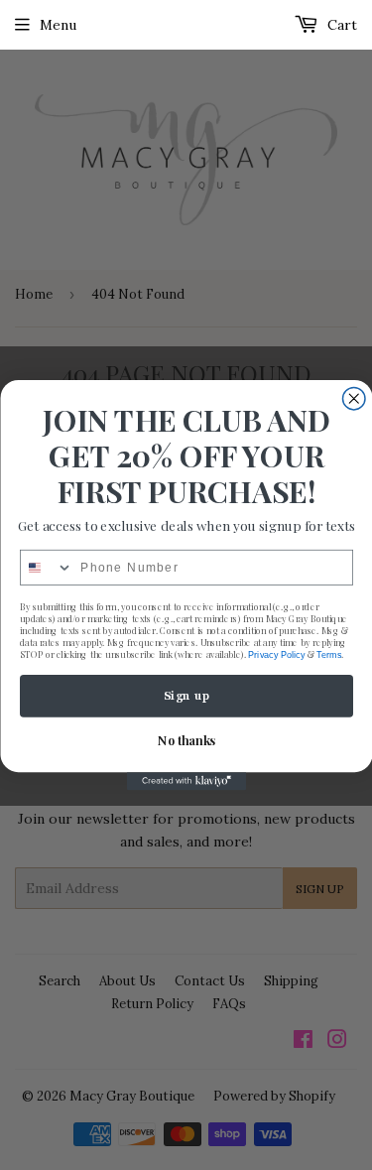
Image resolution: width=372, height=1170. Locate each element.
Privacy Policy (276, 654)
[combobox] (46, 568)
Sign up (186, 696)
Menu (58, 25)
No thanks (186, 740)
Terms (328, 654)
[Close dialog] (353, 398)
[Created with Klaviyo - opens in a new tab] (186, 781)
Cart (340, 25)
